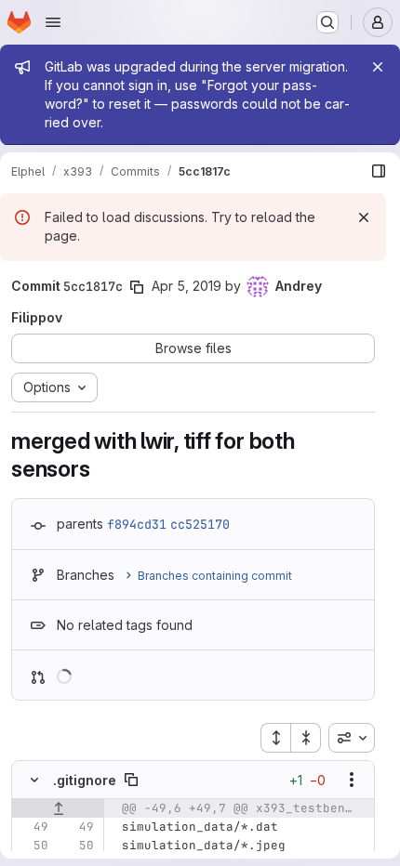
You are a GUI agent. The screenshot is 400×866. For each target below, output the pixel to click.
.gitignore (84, 780)
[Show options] (351, 779)
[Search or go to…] (327, 22)
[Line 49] (32, 827)
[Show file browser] (378, 171)
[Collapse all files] (306, 738)
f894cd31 (137, 524)
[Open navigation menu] (53, 22)
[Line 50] (32, 845)
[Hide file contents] (34, 779)
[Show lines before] (58, 808)
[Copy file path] (131, 779)
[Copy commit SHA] (137, 287)
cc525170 (200, 524)
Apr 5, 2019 (186, 286)
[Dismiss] (364, 217)
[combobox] (351, 738)
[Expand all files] (275, 738)
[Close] (378, 67)
